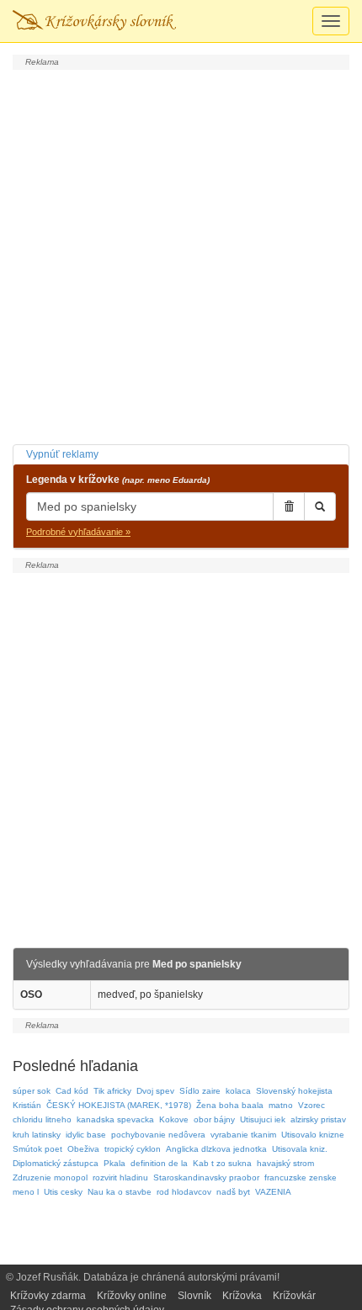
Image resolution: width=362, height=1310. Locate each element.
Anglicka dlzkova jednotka (216, 1149)
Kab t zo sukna (222, 1163)
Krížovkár (294, 1296)
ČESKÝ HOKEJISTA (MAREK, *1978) (118, 1105)
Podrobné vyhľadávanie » (78, 532)
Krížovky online (132, 1296)
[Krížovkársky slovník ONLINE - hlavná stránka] (94, 21)
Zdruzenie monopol (50, 1177)
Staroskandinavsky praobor (206, 1177)
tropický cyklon (132, 1149)
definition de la (159, 1163)
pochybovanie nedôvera (158, 1134)
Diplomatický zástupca (55, 1163)
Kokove (174, 1119)
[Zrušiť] (289, 506)
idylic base (86, 1134)
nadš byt (233, 1191)
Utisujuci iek (262, 1119)
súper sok (32, 1090)
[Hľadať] (320, 506)
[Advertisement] (181, 255)
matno (281, 1105)
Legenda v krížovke (118, 479)
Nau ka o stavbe (120, 1191)
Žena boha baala (230, 1105)
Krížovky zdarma (48, 1296)
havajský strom (285, 1163)
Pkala (114, 1163)
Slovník (194, 1296)
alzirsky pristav (318, 1119)
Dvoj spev (155, 1090)
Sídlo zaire (200, 1090)
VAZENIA (273, 1191)
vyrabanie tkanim (243, 1134)
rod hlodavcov (184, 1191)
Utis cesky (63, 1191)
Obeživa (83, 1149)
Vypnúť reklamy (62, 454)
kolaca (238, 1090)
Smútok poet (37, 1149)
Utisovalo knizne (312, 1134)
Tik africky (112, 1090)
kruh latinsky (37, 1134)
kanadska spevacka (115, 1119)
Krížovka (242, 1296)
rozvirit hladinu (120, 1177)
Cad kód (72, 1090)
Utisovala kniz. (299, 1149)
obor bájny (214, 1119)
